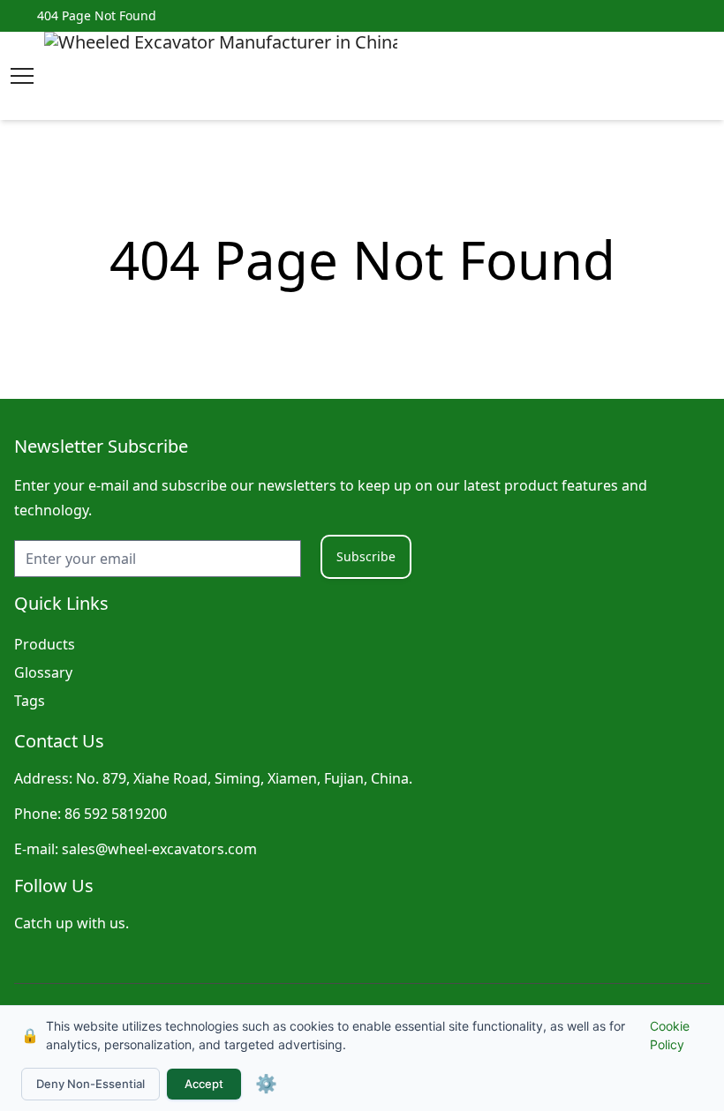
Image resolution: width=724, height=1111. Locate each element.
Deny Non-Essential (90, 1084)
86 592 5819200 (115, 813)
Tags (29, 700)
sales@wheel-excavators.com (159, 849)
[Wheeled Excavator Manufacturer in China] (220, 76)
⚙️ (266, 1083)
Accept (204, 1084)
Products (44, 644)
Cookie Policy (670, 1035)
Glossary (43, 672)
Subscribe (366, 556)
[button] (22, 76)
